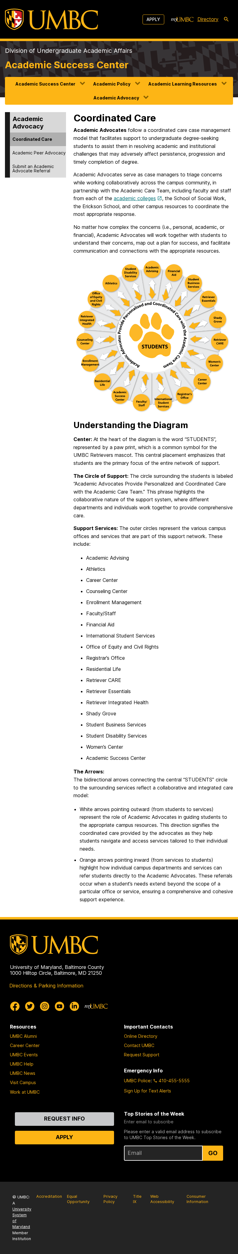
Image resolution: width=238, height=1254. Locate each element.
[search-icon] (226, 19)
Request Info (64, 1118)
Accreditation (49, 1196)
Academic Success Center (67, 64)
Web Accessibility (162, 1199)
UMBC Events (24, 1054)
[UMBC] (51, 19)
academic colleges (135, 198)
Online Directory (140, 1036)
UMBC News (22, 1073)
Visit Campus (23, 1082)
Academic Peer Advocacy (39, 152)
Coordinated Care (32, 139)
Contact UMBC (139, 1045)
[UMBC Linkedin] (74, 1006)
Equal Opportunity (78, 1199)
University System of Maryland (21, 1218)
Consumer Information (197, 1199)
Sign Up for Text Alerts (147, 1090)
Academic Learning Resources (182, 83)
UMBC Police (137, 1080)
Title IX (137, 1199)
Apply (153, 19)
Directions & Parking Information (46, 986)
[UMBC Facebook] (15, 1006)
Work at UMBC (25, 1092)
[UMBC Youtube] (59, 1006)
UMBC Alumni (23, 1036)
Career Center (25, 1045)
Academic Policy (111, 83)
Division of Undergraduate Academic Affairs (68, 50)
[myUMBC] (182, 19)
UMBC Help (21, 1064)
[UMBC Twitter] (30, 1006)
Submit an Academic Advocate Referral (33, 168)
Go (213, 1153)
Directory (208, 19)
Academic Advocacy (116, 97)
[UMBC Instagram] (44, 1006)
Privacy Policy (110, 1199)
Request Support (141, 1054)
